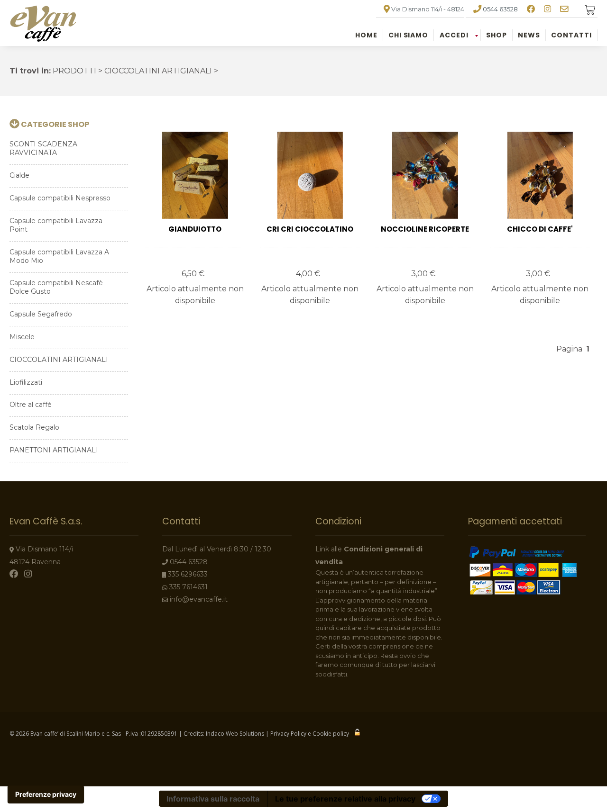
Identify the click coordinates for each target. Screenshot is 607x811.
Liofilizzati (25, 382)
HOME (366, 35)
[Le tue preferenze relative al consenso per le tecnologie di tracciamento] (46, 794)
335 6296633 (188, 574)
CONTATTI (571, 35)
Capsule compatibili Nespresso (59, 198)
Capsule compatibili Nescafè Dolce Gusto (56, 287)
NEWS (529, 35)
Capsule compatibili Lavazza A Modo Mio (59, 256)
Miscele (22, 337)
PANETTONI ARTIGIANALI (53, 450)
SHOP (496, 35)
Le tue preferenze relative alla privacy (345, 798)
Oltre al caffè (30, 404)
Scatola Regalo (34, 427)
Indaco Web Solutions (235, 734)
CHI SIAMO (408, 35)
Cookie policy (331, 734)
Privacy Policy (288, 734)
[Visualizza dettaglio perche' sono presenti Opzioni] (195, 175)
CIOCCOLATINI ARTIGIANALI (58, 359)
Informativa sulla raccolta (212, 798)
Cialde (19, 175)
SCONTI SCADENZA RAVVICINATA (43, 148)
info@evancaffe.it (199, 599)
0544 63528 (500, 9)
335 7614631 (188, 587)
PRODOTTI (74, 70)
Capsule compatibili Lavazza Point (55, 225)
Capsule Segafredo (40, 314)
